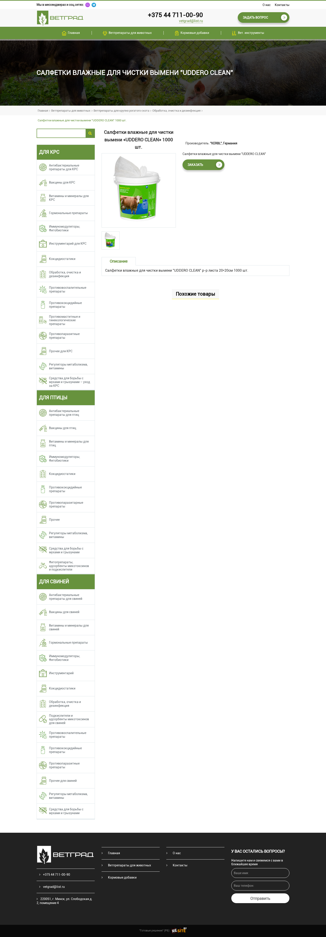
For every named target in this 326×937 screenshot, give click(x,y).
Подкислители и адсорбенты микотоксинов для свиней (69, 719)
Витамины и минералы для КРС (69, 197)
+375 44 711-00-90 (175, 15)
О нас (267, 5)
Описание (119, 261)
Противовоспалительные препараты (67, 289)
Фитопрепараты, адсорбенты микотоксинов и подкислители (69, 565)
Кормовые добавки (195, 33)
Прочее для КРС (61, 351)
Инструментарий (61, 673)
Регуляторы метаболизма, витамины (68, 366)
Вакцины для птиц (62, 428)
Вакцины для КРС (62, 182)
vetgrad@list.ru (191, 21)
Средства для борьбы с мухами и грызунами (66, 550)
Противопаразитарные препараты (66, 504)
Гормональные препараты (68, 213)
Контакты (282, 5)
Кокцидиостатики (62, 259)
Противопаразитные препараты (64, 335)
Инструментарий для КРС (67, 243)
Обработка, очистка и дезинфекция (176, 110)
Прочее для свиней (63, 780)
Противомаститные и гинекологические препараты (64, 320)
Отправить (260, 898)
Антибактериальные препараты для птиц (64, 412)
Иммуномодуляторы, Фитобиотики (64, 228)
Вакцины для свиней (64, 612)
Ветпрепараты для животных (130, 33)
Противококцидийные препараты (65, 304)
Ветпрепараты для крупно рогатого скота (121, 110)
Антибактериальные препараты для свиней (65, 596)
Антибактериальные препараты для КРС (64, 167)
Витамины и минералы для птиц (69, 443)
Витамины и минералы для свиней (69, 627)
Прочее (54, 519)
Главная (74, 33)
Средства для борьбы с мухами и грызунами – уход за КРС (69, 381)
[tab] (111, 240)
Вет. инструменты (251, 33)
